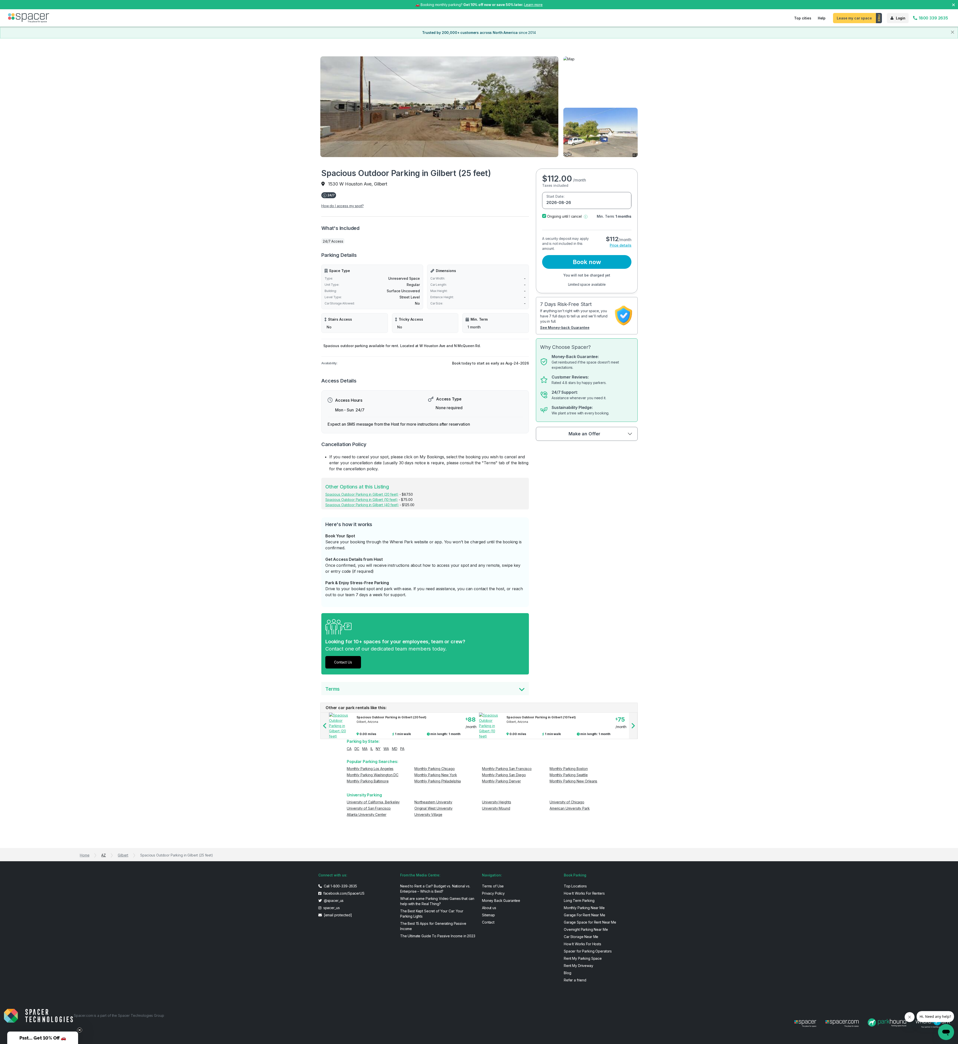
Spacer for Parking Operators (588, 951)
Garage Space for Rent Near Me (590, 922)
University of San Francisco (369, 808)
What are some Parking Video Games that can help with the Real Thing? (437, 901)
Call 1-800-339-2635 (340, 886)
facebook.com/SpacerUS (343, 893)
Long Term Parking (579, 900)
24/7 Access (333, 241)
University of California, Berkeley (373, 802)
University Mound (496, 808)
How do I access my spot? (342, 206)
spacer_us (331, 908)
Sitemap (488, 915)
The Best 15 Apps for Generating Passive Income (433, 926)
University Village (428, 814)
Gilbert (123, 855)
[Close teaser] (79, 1030)
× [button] (954, 4)
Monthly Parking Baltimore (368, 781)
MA (364, 749)
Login (900, 18)
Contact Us (343, 662)
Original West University (433, 808)
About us (489, 908)
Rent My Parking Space (583, 958)
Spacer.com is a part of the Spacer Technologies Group (119, 1015)
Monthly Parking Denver (501, 781)
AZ (103, 855)
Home (84, 855)
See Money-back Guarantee (565, 327)
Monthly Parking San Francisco (507, 768)
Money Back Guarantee (501, 900)
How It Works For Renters (584, 893)
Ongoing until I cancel (564, 216)
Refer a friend (575, 980)
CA (349, 749)
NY (378, 749)
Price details (620, 245)
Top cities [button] (802, 18)
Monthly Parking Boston (569, 768)
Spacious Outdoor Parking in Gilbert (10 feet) (361, 499)
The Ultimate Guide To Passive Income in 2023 (437, 936)
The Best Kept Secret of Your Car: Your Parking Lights (431, 913)
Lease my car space (854, 18)
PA (402, 749)
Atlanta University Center (366, 814)
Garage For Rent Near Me (584, 915)
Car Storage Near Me (581, 937)
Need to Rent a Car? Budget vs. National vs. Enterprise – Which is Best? (435, 888)
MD (394, 749)
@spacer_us (333, 900)
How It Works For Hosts (582, 944)
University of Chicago (567, 802)
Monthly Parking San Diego (504, 775)
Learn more (533, 4)
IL (371, 749)
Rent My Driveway (578, 965)
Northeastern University (433, 802)
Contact (488, 922)
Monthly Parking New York (435, 775)
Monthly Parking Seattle (569, 775)
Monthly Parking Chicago (434, 768)
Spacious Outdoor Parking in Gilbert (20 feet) (361, 494)
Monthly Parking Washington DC (372, 775)
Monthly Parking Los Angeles (370, 768)
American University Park (570, 808)
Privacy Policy (493, 893)
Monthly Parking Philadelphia (437, 781)
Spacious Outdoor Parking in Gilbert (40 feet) (362, 505)
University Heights (496, 802)
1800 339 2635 (933, 17)
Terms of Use (493, 886)
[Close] (952, 32)
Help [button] (822, 18)
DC (357, 749)
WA (386, 749)
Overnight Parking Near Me (586, 929)
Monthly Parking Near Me (584, 908)
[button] (586, 216)
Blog (567, 973)
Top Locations (575, 886)
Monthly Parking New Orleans (573, 781)
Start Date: (555, 196)
